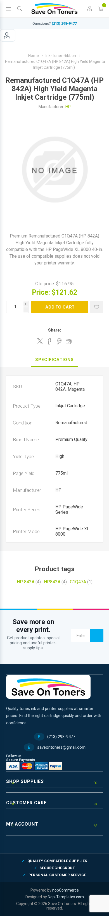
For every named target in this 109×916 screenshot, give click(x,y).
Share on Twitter (40, 341)
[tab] (54, 360)
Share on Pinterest (59, 341)
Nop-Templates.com (66, 897)
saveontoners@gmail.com (61, 747)
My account (7, 35)
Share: (54, 330)
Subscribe (96, 635)
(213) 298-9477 (64, 23)
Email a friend (69, 341)
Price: (41, 292)
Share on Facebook (49, 341)
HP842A (52, 581)
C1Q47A (78, 581)
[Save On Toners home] (48, 687)
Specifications (54, 359)
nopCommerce (65, 890)
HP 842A (25, 581)
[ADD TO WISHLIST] (96, 307)
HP (68, 106)
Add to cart (59, 307)
